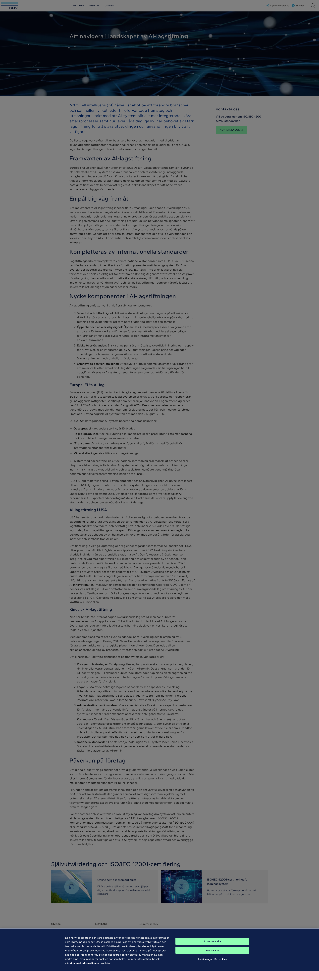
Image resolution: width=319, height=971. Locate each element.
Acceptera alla (212, 941)
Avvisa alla (212, 950)
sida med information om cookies (90, 963)
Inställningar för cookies (212, 959)
